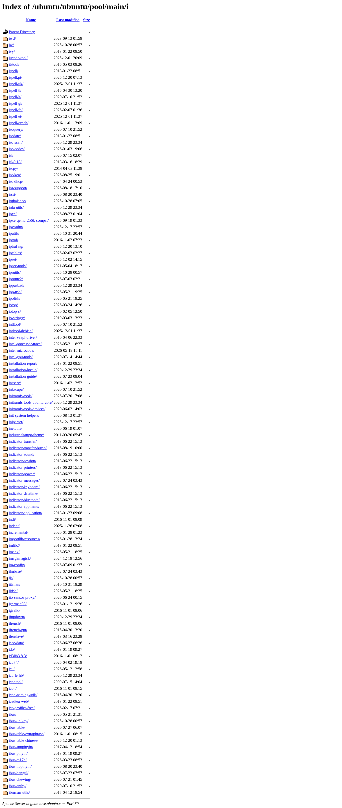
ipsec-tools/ (18, 266)
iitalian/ (14, 584)
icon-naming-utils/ (23, 695)
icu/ (12, 669)
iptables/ (15, 253)
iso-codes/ (17, 149)
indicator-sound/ (21, 454)
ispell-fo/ (16, 110)
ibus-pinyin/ (18, 753)
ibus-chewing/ (20, 779)
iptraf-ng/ (16, 246)
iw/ (11, 45)
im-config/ (17, 565)
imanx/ (14, 552)
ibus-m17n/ (18, 760)
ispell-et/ (15, 116)
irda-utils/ (16, 207)
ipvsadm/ (16, 227)
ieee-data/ (16, 643)
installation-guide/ (23, 376)
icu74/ (14, 662)
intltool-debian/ (21, 331)
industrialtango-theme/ (26, 435)
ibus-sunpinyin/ (21, 747)
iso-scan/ (16, 142)
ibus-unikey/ (18, 721)
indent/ (14, 526)
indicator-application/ (25, 513)
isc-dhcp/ (16, 181)
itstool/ (14, 64)
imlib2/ (14, 545)
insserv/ (15, 383)
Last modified (68, 20)
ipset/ (13, 259)
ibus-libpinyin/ (20, 766)
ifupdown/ (17, 617)
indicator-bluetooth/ (24, 500)
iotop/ (13, 305)
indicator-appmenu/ (24, 506)
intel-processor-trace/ (25, 344)
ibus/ (12, 714)
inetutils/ (15, 428)
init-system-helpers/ (24, 415)
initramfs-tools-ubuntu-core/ (31, 402)
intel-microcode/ (21, 350)
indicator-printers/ (23, 467)
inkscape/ (16, 389)
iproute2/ (16, 279)
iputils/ (14, 233)
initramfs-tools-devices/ (27, 409)
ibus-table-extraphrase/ (26, 734)
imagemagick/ (20, 558)
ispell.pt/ (15, 77)
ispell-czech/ (18, 123)
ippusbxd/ (16, 285)
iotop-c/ (15, 311)
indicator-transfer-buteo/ (28, 448)
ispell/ (13, 71)
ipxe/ (13, 214)
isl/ (11, 155)
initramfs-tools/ (20, 396)
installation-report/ (23, 363)
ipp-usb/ (15, 292)
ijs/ (11, 578)
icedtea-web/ (19, 701)
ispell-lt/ (15, 97)
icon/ (13, 688)
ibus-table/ (17, 727)
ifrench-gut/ (18, 630)
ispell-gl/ (15, 103)
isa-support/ (18, 188)
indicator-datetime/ (23, 493)
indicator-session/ (22, 461)
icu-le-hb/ (16, 675)
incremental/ (18, 532)
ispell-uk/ (16, 84)
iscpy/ (13, 168)
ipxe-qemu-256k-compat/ (29, 220)
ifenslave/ (16, 636)
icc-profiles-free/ (22, 708)
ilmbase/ (15, 571)
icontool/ (16, 682)
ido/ (12, 649)
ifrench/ (15, 623)
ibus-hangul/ (18, 773)
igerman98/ (18, 604)
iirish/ (13, 591)
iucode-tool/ (18, 58)
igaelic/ (14, 610)
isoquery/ (16, 129)
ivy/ (12, 51)
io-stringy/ (17, 318)
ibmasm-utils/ (19, 792)
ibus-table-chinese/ (23, 740)
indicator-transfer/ (23, 441)
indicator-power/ (22, 474)
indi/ (12, 519)
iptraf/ (13, 240)
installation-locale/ (23, 370)
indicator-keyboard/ (24, 487)
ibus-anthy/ (17, 786)
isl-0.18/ (15, 162)
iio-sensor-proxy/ (22, 597)
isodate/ (15, 136)
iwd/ (12, 38)
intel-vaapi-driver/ (23, 337)
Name (31, 20)
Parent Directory (22, 32)
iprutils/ (15, 272)
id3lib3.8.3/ (18, 656)
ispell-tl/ (15, 90)
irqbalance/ (17, 201)
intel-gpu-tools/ (21, 357)
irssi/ (12, 194)
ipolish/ (14, 298)
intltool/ (15, 324)
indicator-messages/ (24, 480)
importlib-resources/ (24, 539)
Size (86, 20)
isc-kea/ (15, 175)
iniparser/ (16, 422)
